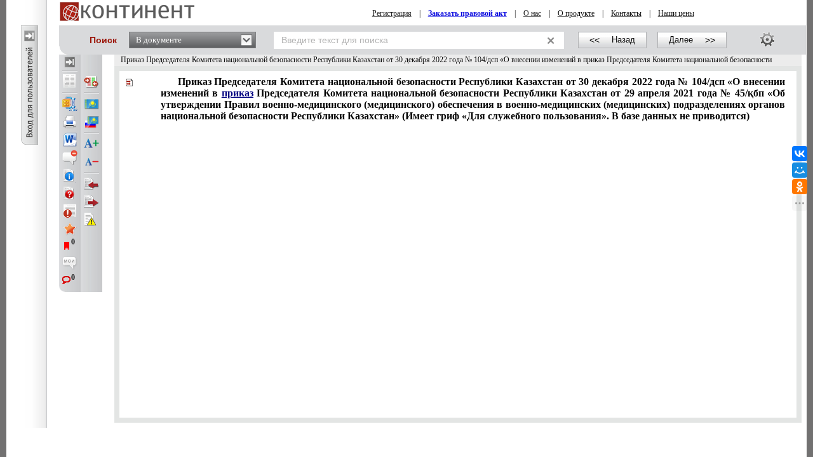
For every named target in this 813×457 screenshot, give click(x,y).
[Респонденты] (91, 201)
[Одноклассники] (799, 186)
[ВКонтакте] (799, 153)
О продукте (576, 13)
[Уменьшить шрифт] (91, 161)
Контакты (626, 13)
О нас (532, 13)
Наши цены (676, 13)
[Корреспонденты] (91, 184)
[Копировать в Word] (69, 139)
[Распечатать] (69, 121)
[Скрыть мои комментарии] (69, 264)
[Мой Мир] (799, 170)
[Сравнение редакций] (91, 81)
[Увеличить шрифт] (91, 144)
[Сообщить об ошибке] (91, 219)
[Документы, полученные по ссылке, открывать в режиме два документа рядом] (69, 81)
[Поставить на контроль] (69, 210)
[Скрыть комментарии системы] (69, 157)
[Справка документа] (69, 193)
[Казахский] (91, 104)
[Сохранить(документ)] (69, 104)
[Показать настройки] (767, 39)
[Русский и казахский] (91, 121)
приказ (237, 93)
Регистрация (392, 13)
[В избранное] (69, 228)
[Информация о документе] (69, 175)
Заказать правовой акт (467, 13)
